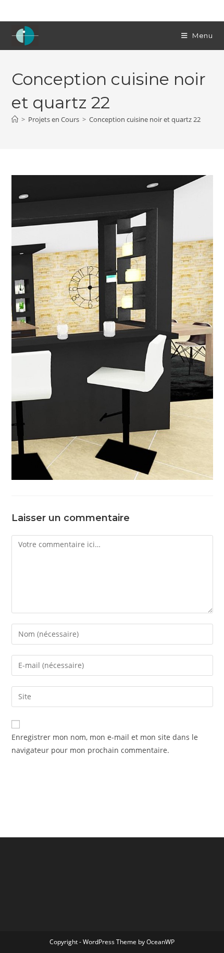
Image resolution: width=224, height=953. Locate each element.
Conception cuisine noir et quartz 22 (145, 119)
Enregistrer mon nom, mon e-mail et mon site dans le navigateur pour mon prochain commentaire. (104, 743)
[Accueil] (14, 119)
